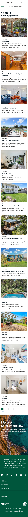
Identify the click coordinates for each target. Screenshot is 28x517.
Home (2, 6)
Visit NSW (4, 481)
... (6, 6)
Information (5, 488)
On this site (4, 484)
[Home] (9, 2)
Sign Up (5, 437)
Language (4, 496)
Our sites (4, 492)
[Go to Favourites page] (25, 2)
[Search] (22, 2)
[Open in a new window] (14, 27)
